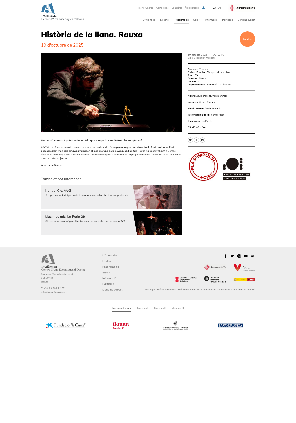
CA (214, 7)
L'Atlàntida (149, 19)
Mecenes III (178, 308)
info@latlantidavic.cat (53, 291)
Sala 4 (197, 19)
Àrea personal (192, 7)
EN (219, 7)
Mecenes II (160, 308)
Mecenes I (142, 308)
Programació (181, 19)
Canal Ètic (177, 7)
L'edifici (164, 19)
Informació (211, 19)
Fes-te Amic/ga (145, 7)
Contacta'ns (162, 7)
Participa (227, 19)
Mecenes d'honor (121, 308)
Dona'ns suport (246, 19)
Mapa (44, 281)
